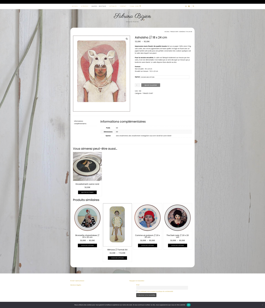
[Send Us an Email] (185, 6)
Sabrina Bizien (132, 16)
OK (189, 305)
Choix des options (87, 245)
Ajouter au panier (151, 85)
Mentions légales (75, 285)
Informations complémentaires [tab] (80, 122)
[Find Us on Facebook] (188, 6)
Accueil (167, 31)
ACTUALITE (113, 6)
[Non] (262, 305)
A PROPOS (84, 6)
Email (137, 285)
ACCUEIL (75, 6)
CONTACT (123, 6)
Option (137, 77)
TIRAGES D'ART (174, 31)
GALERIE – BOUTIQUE (99, 6)
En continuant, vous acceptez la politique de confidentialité (156, 291)
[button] (127, 39)
